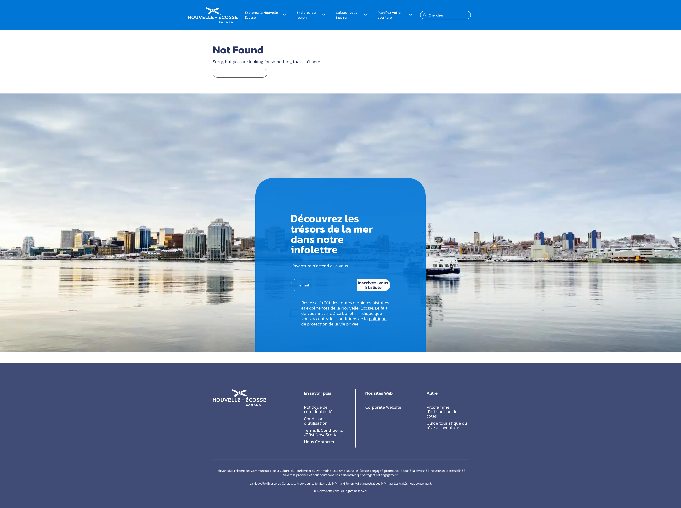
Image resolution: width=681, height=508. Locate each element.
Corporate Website (383, 407)
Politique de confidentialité (318, 409)
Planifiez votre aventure (389, 15)
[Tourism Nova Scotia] (213, 9)
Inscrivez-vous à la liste (373, 285)
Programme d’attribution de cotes (442, 411)
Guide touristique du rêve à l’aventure (447, 425)
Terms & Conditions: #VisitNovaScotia (323, 432)
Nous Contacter (319, 441)
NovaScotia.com (328, 490)
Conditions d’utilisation (316, 420)
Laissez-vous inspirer (346, 15)
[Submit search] (424, 15)
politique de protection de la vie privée (343, 321)
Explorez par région (307, 15)
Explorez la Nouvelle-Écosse (262, 15)
